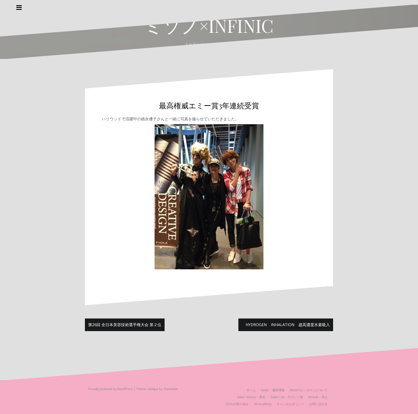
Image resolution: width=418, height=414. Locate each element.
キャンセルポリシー (290, 404)
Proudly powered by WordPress (110, 389)
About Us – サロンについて (309, 390)
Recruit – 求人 (318, 397)
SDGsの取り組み (237, 404)
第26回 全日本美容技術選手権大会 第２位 (124, 324)
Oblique (153, 389)
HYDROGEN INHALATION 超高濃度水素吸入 (290, 324)
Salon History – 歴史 (251, 397)
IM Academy (262, 404)
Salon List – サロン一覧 (287, 397)
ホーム (251, 390)
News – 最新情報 (273, 390)
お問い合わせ (318, 404)
